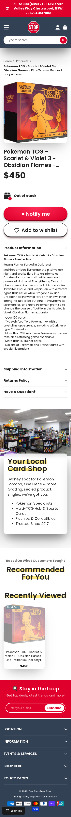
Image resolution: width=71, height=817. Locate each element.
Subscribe (54, 708)
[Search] (63, 40)
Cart (65, 27)
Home (8, 61)
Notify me (38, 214)
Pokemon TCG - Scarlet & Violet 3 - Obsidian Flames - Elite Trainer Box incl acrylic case (24, 636)
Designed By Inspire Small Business (35, 796)
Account (57, 27)
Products (22, 61)
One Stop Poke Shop (40, 791)
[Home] (33, 27)
